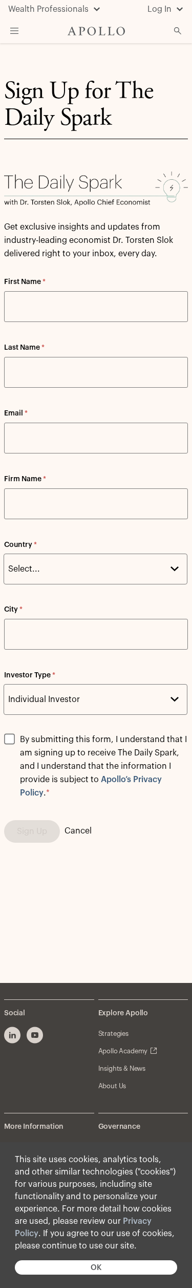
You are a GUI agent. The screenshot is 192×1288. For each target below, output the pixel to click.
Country (20, 544)
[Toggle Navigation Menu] (14, 31)
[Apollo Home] (96, 31)
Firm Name (25, 479)
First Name (25, 282)
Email (16, 413)
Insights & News (122, 1068)
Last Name (24, 347)
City (13, 609)
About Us (112, 1086)
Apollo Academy (123, 1051)
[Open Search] (178, 31)
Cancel (78, 831)
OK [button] (96, 1268)
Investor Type (29, 675)
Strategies (113, 1033)
